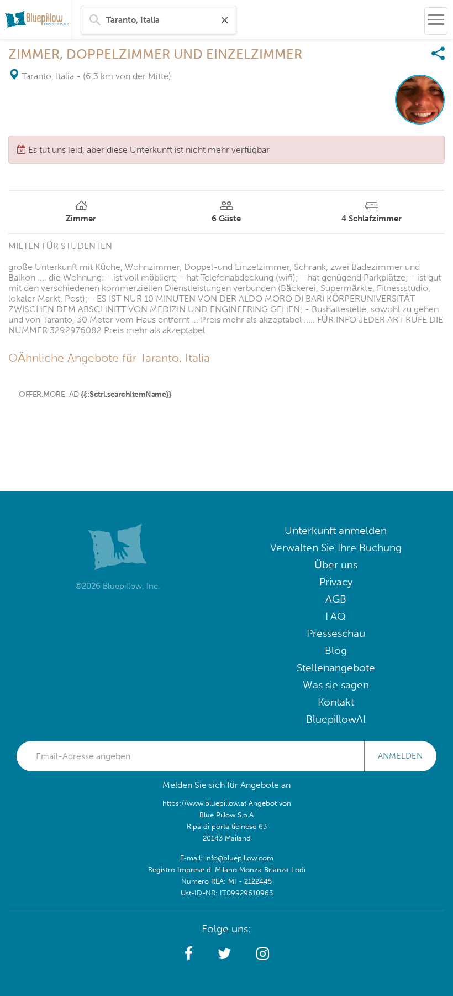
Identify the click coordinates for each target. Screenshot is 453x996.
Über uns (335, 564)
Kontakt (336, 702)
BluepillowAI (336, 719)
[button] (189, 954)
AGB (335, 599)
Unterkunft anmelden (336, 530)
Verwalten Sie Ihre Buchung (336, 547)
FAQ (335, 616)
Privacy (335, 581)
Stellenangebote (336, 667)
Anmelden (400, 756)
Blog (336, 650)
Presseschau (336, 633)
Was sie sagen (336, 684)
